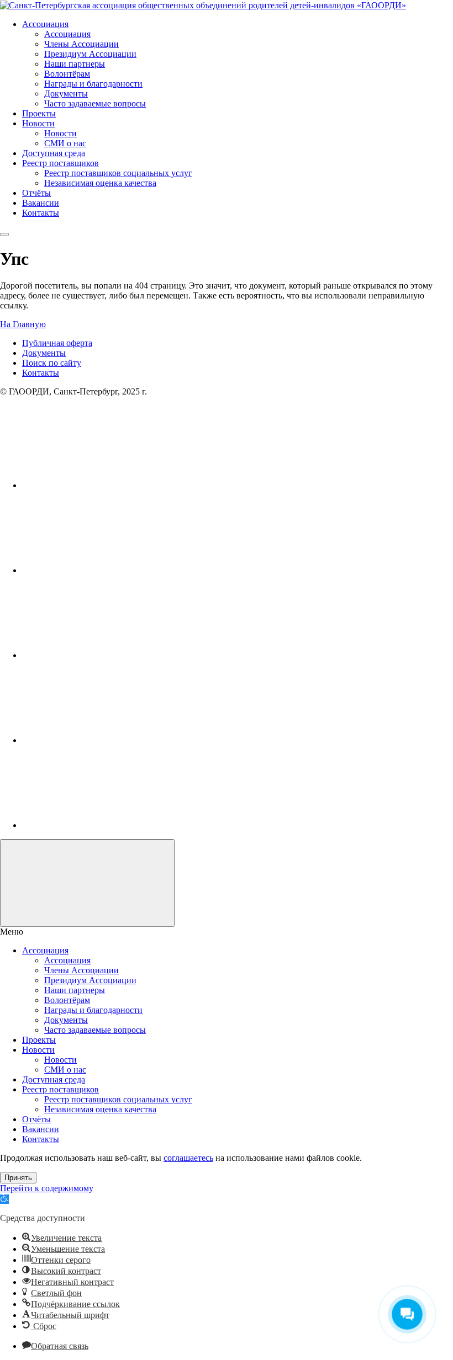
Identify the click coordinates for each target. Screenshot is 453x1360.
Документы (44, 353)
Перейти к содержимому (46, 1188)
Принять (18, 1178)
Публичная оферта (57, 343)
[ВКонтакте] (105, 485)
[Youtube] (105, 570)
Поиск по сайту (51, 362)
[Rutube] (105, 655)
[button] (4, 1199)
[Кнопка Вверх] (87, 883)
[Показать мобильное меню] (4, 234)
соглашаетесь (188, 1157)
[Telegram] (105, 740)
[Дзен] (105, 825)
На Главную (23, 324)
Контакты (40, 372)
